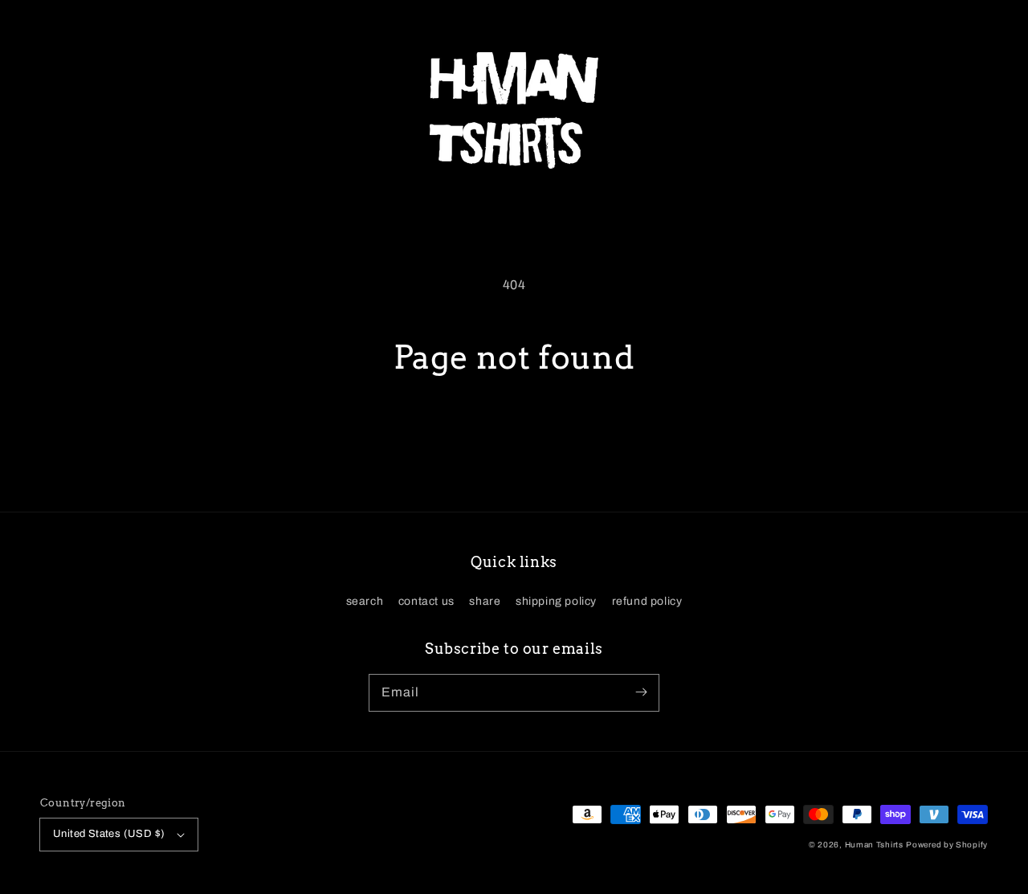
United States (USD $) (109, 833)
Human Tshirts (874, 844)
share (484, 601)
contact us (426, 601)
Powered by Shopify (947, 844)
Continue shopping (514, 436)
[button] (57, 111)
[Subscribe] (641, 692)
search (365, 601)
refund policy (647, 601)
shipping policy (556, 601)
